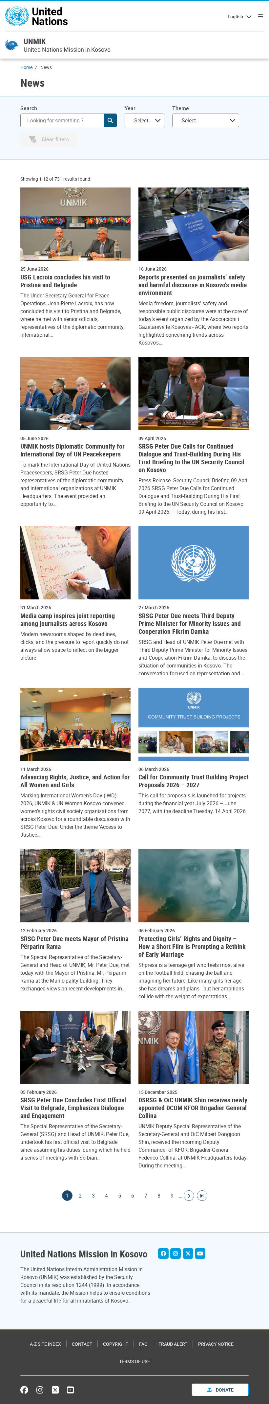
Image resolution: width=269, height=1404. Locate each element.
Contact (82, 1344)
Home (26, 67)
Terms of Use (134, 1361)
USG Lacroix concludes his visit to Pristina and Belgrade (65, 281)
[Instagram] (175, 1253)
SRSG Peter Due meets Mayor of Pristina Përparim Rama (74, 943)
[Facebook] (163, 1253)
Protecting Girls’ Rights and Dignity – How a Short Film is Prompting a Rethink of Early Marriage (192, 946)
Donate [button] (224, 1390)
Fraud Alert (172, 1344)
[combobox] (144, 120)
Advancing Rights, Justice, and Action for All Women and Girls (75, 781)
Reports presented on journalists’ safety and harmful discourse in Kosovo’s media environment (192, 285)
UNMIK (35, 41)
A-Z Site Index (45, 1344)
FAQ (143, 1344)
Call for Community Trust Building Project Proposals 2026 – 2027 (193, 781)
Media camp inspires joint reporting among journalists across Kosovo (67, 620)
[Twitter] (188, 1253)
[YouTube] (200, 1253)
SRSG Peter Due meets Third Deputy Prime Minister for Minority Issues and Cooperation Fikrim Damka (189, 623)
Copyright (115, 1344)
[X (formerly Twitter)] (55, 1390)
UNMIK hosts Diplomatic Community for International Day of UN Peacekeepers (72, 450)
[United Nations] (36, 16)
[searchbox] (142, 120)
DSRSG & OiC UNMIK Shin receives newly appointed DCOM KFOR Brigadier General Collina (192, 1108)
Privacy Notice (216, 1344)
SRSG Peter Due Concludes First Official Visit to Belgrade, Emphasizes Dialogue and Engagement (73, 1108)
